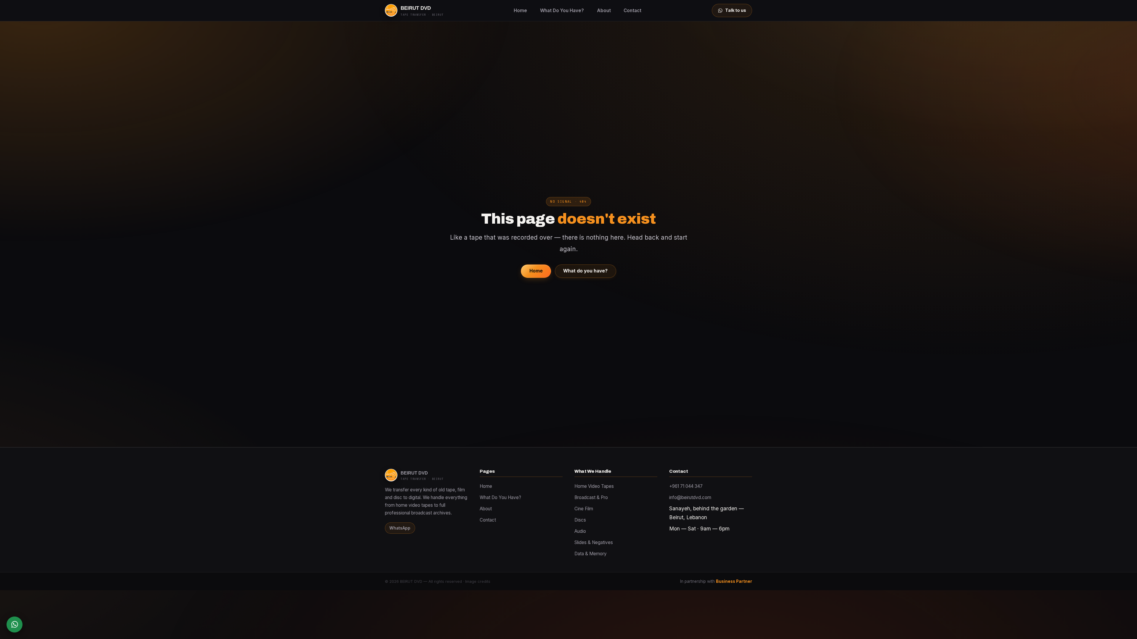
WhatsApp (399, 528)
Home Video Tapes (594, 486)
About (604, 10)
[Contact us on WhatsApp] (15, 624)
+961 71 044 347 (686, 486)
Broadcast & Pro (591, 497)
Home (520, 10)
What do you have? (585, 271)
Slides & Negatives (593, 542)
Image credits (477, 581)
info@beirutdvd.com (690, 497)
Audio (580, 531)
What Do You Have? (562, 10)
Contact (632, 10)
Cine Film (583, 508)
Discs (580, 520)
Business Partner (734, 581)
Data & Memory (590, 553)
